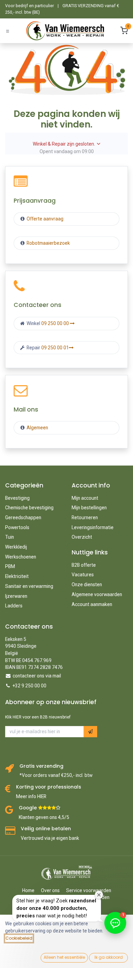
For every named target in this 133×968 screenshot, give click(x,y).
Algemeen (37, 427)
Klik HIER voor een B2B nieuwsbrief (38, 717)
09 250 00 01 (55, 347)
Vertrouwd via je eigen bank (50, 838)
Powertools (17, 527)
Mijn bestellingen (89, 507)
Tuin (9, 537)
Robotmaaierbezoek (48, 243)
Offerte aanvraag (44, 218)
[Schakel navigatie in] (7, 31)
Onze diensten (87, 584)
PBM (10, 566)
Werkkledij (16, 547)
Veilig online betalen (46, 828)
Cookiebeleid (18, 938)
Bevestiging (17, 498)
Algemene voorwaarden (97, 594)
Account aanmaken (92, 604)
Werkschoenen (20, 557)
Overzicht (82, 537)
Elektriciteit (17, 576)
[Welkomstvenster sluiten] (99, 895)
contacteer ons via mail (37, 675)
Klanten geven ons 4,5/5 (44, 817)
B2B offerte (84, 565)
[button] (90, 731)
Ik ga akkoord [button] (108, 957)
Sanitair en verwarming (29, 586)
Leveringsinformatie (93, 527)
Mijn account (85, 498)
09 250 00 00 (55, 323)
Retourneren (85, 517)
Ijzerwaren (16, 596)
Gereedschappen (23, 517)
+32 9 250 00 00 (29, 685)
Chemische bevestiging (29, 507)
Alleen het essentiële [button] (64, 957)
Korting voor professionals (48, 787)
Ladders (14, 605)
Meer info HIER (31, 796)
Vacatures (83, 574)
